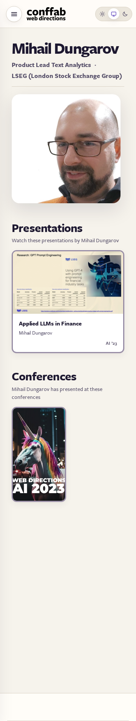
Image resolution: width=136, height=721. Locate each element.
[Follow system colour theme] (113, 14)
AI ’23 (111, 343)
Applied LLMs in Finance (50, 323)
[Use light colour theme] (102, 14)
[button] (14, 14)
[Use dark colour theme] (125, 14)
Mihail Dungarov (35, 332)
